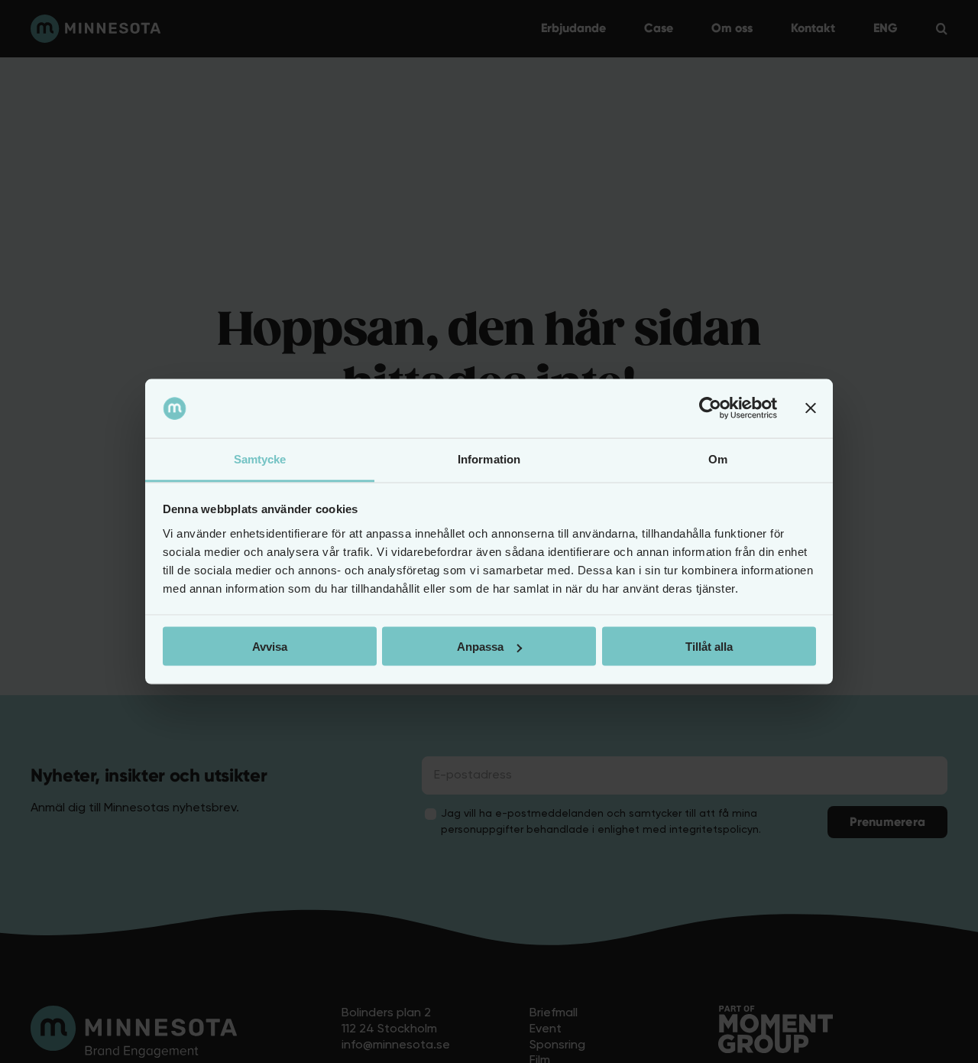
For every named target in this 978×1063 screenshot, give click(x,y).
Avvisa (269, 646)
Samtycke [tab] (260, 458)
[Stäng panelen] (810, 408)
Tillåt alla (709, 646)
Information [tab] (489, 458)
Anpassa (480, 646)
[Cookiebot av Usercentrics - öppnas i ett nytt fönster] (710, 408)
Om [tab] (717, 458)
